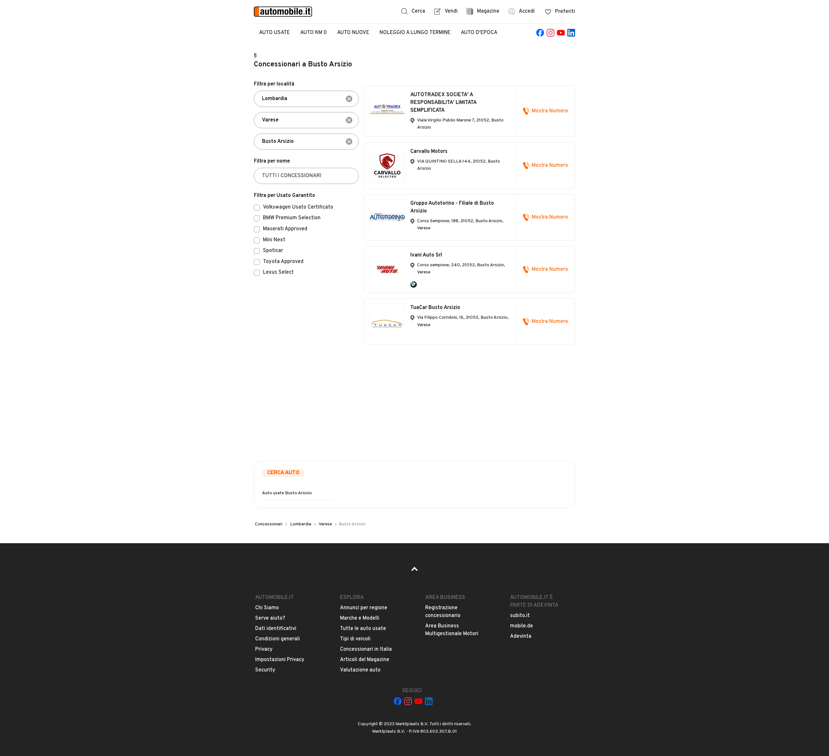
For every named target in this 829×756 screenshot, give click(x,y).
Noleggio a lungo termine (415, 32)
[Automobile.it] (283, 11)
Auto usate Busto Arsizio (287, 493)
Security (265, 670)
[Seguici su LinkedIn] (571, 33)
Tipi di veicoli (355, 639)
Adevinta (520, 636)
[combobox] (306, 99)
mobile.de (521, 626)
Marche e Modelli (359, 618)
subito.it (520, 616)
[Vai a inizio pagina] (414, 571)
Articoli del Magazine (364, 660)
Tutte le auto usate (363, 628)
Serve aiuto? (270, 618)
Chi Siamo (267, 608)
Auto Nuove (353, 32)
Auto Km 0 (313, 32)
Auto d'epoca (479, 32)
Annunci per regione (363, 608)
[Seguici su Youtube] (561, 33)
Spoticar (273, 251)
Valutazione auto (360, 670)
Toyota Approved (283, 262)
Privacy (264, 649)
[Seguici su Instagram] (550, 33)
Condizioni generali (277, 639)
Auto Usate (274, 32)
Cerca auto (283, 473)
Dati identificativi (275, 628)
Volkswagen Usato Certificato (298, 208)
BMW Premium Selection (292, 218)
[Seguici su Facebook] (540, 33)
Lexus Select (278, 273)
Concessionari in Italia (366, 649)
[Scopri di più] (413, 284)
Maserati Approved (285, 229)
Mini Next (274, 240)
